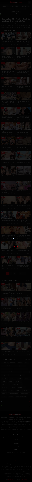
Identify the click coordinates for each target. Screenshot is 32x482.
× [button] (16, 246)
